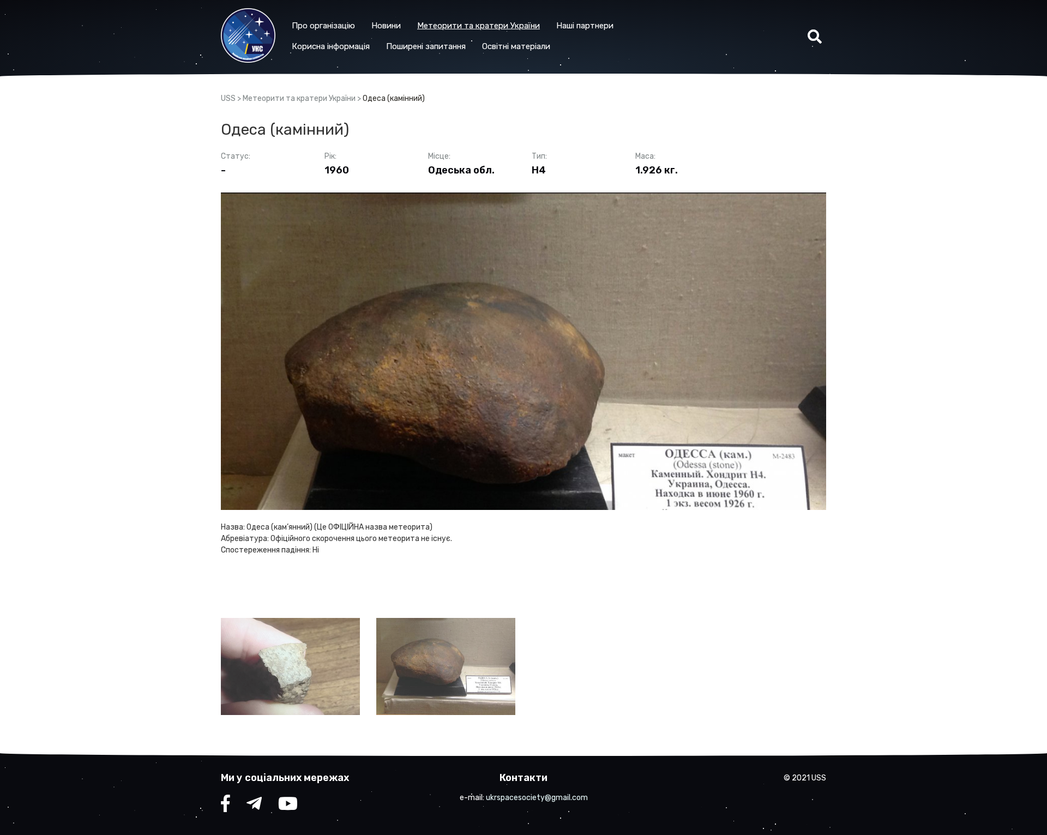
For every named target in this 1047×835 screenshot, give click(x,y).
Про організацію (323, 26)
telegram (254, 806)
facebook (225, 806)
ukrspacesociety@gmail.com (537, 797)
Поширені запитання (426, 46)
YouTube (288, 806)
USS (228, 98)
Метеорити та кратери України (478, 26)
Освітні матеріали (516, 46)
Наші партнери (584, 26)
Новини (386, 26)
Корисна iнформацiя (331, 46)
